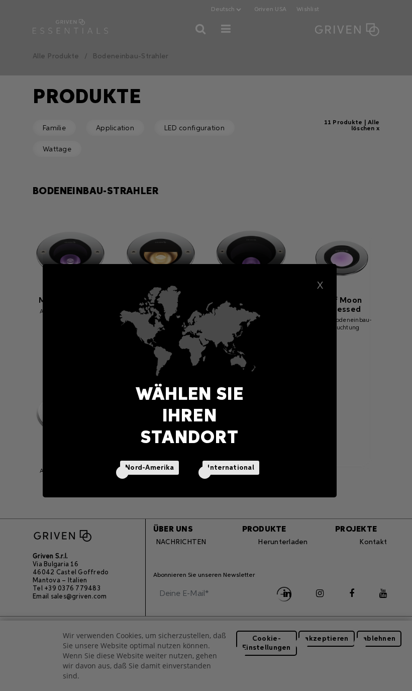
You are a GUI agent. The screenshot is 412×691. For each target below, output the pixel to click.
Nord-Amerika (149, 467)
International (231, 467)
